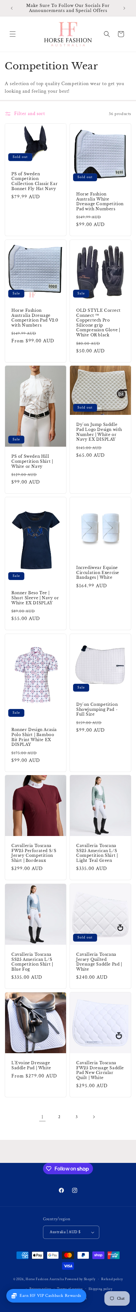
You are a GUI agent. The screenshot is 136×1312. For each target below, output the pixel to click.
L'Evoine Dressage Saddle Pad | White (31, 1065)
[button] (13, 34)
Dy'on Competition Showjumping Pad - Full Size (97, 709)
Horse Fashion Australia (45, 1279)
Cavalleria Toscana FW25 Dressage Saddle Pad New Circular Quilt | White (100, 1070)
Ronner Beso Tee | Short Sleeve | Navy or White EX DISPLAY (35, 598)
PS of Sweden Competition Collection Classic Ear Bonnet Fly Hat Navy (34, 181)
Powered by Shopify (80, 1279)
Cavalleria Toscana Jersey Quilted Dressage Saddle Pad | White (99, 962)
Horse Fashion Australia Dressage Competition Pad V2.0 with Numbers (35, 318)
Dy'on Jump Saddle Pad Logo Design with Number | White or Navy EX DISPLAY (99, 432)
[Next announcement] (124, 8)
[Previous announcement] (12, 8)
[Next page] (94, 1117)
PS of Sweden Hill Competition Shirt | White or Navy (32, 461)
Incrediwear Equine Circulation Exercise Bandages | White (97, 572)
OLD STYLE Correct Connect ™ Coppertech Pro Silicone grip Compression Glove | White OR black (98, 322)
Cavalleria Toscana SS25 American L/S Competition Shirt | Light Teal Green (97, 853)
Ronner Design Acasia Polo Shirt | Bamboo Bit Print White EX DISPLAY (34, 737)
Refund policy (112, 1279)
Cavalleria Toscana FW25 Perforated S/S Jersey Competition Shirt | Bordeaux (33, 853)
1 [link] (42, 1117)
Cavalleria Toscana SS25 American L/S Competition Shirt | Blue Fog (32, 962)
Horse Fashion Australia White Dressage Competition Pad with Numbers (100, 201)
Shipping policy (101, 1289)
